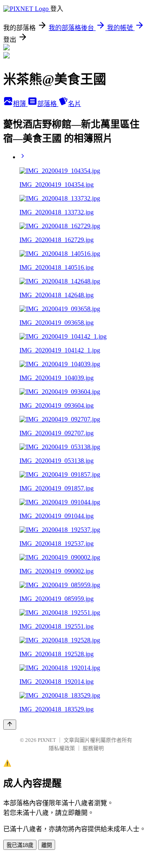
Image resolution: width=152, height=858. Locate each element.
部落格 (47, 103)
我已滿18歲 (19, 845)
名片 (74, 103)
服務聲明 (93, 748)
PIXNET (47, 740)
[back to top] (9, 725)
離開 (46, 845)
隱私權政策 (62, 748)
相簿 (20, 103)
